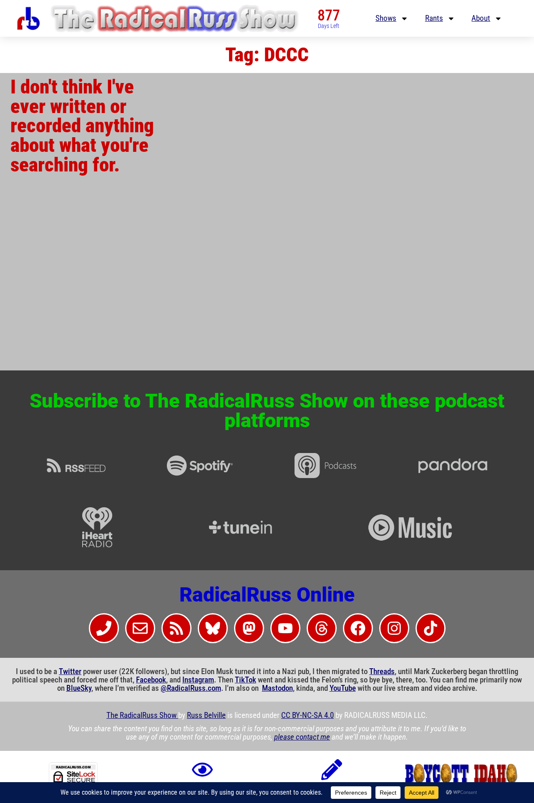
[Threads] (322, 628)
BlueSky (78, 688)
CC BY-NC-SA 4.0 (307, 715)
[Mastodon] (249, 628)
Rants (434, 18)
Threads (382, 671)
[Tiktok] (431, 628)
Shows (385, 18)
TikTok (245, 680)
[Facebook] (358, 628)
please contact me (302, 737)
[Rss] (176, 628)
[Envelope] (140, 628)
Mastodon (277, 688)
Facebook (151, 680)
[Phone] (104, 628)
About (480, 18)
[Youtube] (285, 628)
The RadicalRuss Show (142, 715)
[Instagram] (394, 628)
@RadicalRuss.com (191, 688)
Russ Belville (206, 715)
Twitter (70, 671)
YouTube (343, 688)
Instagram (198, 680)
